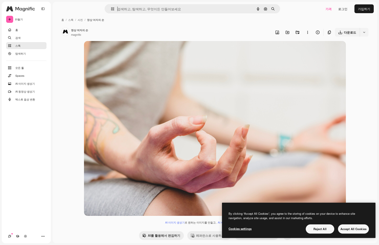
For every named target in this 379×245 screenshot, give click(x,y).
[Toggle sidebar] (42, 8)
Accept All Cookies (353, 229)
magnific (76, 34)
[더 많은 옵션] (307, 32)
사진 (80, 19)
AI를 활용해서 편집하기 (164, 235)
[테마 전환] (25, 236)
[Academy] (17, 236)
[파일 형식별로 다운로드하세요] (364, 32)
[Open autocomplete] (111, 9)
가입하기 (364, 9)
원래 (109, 49)
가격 (328, 9)
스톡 (70, 19)
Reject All (320, 229)
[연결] (9, 236)
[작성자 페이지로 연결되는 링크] (65, 32)
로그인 (342, 9)
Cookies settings (240, 229)
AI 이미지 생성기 (175, 222)
